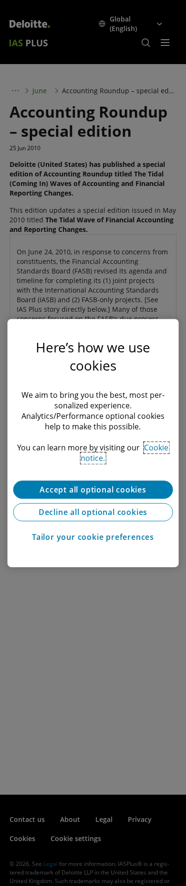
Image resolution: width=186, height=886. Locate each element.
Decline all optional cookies (93, 512)
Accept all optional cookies (93, 489)
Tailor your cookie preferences (93, 537)
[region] (93, 443)
